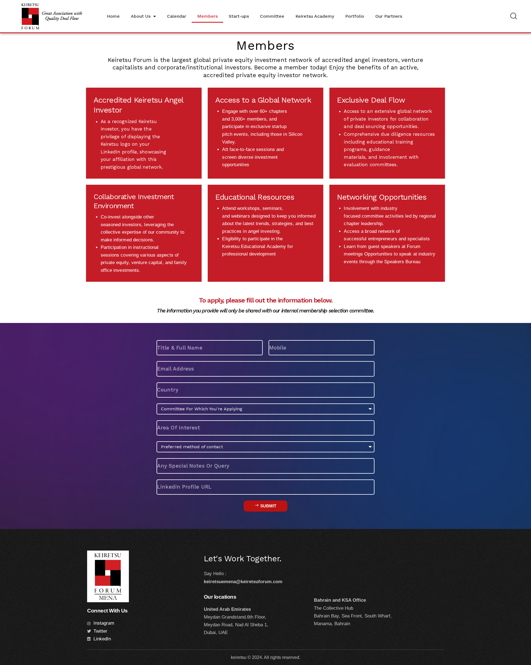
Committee (272, 16)
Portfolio (354, 16)
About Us (140, 16)
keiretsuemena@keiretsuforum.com (243, 581)
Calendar (176, 16)
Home (113, 16)
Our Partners (388, 16)
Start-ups (239, 16)
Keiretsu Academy (314, 16)
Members (207, 16)
